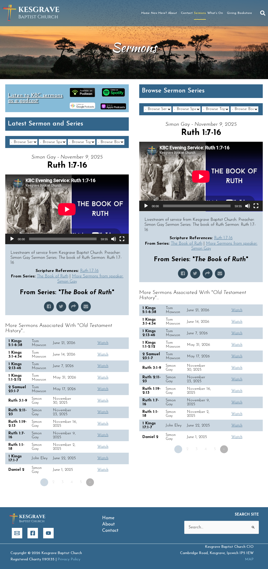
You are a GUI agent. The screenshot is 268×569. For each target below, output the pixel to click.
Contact (187, 13)
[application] (67, 209)
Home (145, 13)
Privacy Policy (69, 559)
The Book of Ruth (52, 276)
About (172, 13)
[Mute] (113, 239)
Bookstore (245, 13)
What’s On (215, 13)
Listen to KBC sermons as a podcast (35, 98)
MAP (249, 559)
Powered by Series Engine (109, 496)
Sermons (200, 13)
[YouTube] (48, 533)
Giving (231, 13)
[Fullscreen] (122, 239)
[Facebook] (32, 533)
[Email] (17, 533)
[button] (263, 13)
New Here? (159, 13)
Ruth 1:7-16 (89, 271)
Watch (102, 343)
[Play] (12, 239)
